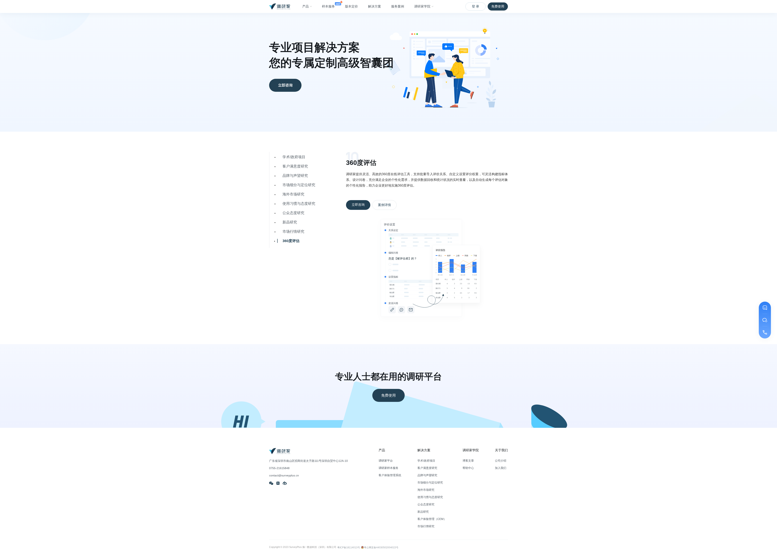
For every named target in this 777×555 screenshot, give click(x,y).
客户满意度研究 (295, 166)
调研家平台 (386, 460)
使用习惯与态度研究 (298, 204)
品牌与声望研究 (295, 176)
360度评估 (290, 241)
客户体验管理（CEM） (431, 519)
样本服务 (328, 6)
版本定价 (351, 6)
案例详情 (384, 205)
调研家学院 (422, 6)
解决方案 (374, 6)
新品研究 (289, 222)
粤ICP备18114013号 (348, 547)
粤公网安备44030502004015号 (381, 547)
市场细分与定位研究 (298, 185)
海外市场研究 (293, 194)
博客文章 (468, 460)
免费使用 (497, 6)
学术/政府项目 (293, 157)
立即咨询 (285, 85)
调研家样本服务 (388, 468)
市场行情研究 (293, 231)
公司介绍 (500, 460)
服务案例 (397, 6)
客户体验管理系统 (390, 475)
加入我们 (500, 468)
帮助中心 (468, 468)
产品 (305, 6)
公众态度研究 (293, 213)
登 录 (475, 6)
